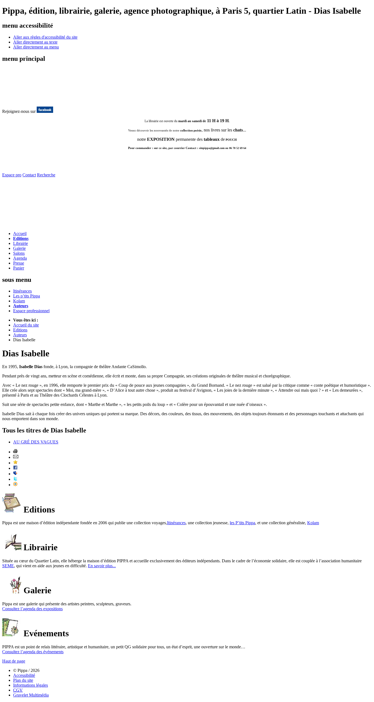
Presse (18, 263)
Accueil (20, 233)
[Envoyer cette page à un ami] (15, 457)
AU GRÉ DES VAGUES (35, 442)
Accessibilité (24, 675)
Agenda (20, 258)
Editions (20, 238)
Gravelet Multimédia (31, 695)
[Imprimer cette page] (15, 451)
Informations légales (30, 685)
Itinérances (22, 291)
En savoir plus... (102, 565)
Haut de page (13, 661)
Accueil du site (26, 325)
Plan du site (23, 680)
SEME (8, 565)
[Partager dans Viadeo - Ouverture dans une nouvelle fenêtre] (15, 484)
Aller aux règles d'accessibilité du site (45, 37)
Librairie (20, 243)
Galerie (19, 248)
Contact (29, 175)
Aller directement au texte (35, 42)
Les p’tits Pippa (26, 296)
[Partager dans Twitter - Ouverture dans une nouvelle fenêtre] (15, 479)
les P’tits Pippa (242, 522)
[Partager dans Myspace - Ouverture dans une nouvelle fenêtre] (15, 473)
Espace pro (11, 175)
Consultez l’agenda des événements (33, 651)
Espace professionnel (31, 310)
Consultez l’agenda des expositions (32, 608)
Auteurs (20, 305)
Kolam (19, 301)
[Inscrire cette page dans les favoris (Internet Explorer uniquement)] (15, 462)
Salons (19, 253)
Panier (18, 268)
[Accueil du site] (24, 100)
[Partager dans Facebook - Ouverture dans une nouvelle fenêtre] (15, 468)
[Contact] (34, 225)
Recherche (46, 175)
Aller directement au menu (36, 47)
